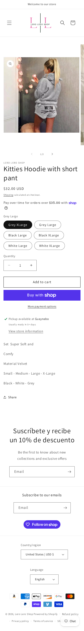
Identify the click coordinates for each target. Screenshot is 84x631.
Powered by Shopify (46, 613)
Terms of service (43, 621)
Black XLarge (49, 235)
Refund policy (70, 614)
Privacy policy (20, 621)
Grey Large (47, 225)
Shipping (8, 194)
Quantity (9, 256)
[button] (9, 23)
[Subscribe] (69, 471)
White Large (17, 246)
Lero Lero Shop (24, 613)
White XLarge (49, 246)
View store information (26, 331)
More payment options (42, 306)
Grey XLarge (17, 225)
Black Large (17, 235)
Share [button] (12, 397)
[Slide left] (32, 154)
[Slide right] (52, 154)
